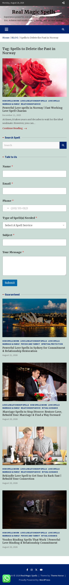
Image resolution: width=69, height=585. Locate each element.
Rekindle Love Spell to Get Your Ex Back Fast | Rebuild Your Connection (31, 477)
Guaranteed (12, 294)
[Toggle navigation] (6, 29)
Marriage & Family (11, 104)
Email (8, 183)
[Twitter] (36, 569)
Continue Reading (12, 128)
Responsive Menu (63, 3)
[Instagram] (31, 569)
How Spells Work (10, 101)
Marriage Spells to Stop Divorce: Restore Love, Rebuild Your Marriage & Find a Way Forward (32, 413)
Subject (8, 235)
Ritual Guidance (50, 408)
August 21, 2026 (9, 355)
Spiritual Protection (52, 344)
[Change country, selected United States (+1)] (6, 208)
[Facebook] (27, 569)
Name (8, 166)
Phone (8, 200)
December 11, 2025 (11, 115)
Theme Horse (57, 575)
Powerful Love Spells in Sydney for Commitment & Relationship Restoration (33, 349)
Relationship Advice (31, 104)
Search (63, 145)
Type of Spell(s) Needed (20, 217)
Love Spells (54, 101)
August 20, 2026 (9, 419)
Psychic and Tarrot (30, 344)
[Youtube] (41, 569)
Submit (10, 283)
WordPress (44, 579)
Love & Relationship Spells (33, 101)
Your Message (13, 252)
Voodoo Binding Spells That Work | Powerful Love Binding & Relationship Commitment (31, 541)
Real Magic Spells (34, 12)
